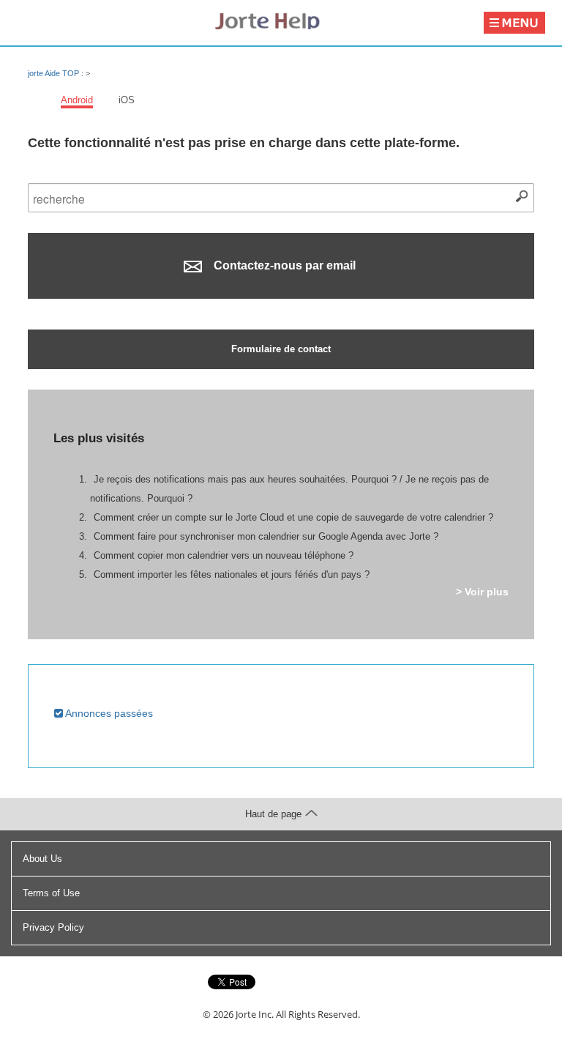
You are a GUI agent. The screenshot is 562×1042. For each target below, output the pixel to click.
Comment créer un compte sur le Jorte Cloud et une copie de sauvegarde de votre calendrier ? (293, 517)
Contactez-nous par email (283, 265)
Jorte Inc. (255, 1014)
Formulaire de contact (281, 348)
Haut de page (273, 813)
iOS (127, 99)
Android (77, 99)
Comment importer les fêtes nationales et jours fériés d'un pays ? (232, 574)
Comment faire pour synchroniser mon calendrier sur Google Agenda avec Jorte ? (266, 536)
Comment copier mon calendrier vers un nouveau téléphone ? (223, 555)
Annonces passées (108, 713)
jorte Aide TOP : (57, 73)
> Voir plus (482, 592)
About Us (42, 858)
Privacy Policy (53, 927)
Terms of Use (51, 892)
